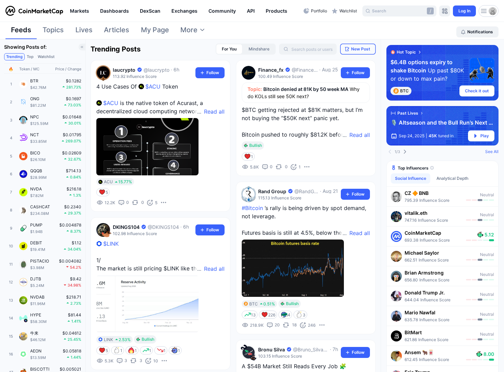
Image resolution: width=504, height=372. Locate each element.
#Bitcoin (252, 208)
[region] (185, 11)
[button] (442, 196)
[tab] (21, 32)
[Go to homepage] (34, 11)
